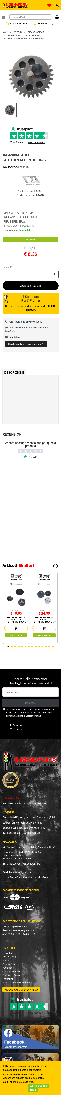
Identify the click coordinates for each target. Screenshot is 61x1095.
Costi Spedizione (11, 971)
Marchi (5, 960)
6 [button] (25, 646)
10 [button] (39, 646)
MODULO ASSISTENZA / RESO (21, 989)
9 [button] (36, 646)
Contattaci (14, 336)
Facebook (18, 725)
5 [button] (22, 646)
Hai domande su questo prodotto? (25, 344)
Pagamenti (8, 967)
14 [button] (53, 646)
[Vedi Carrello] (57, 17)
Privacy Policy (9, 964)
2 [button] (12, 646)
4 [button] (19, 646)
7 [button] (29, 646)
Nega (33, 1090)
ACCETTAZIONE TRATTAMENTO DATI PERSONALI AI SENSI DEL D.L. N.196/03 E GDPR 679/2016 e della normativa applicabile (30, 712)
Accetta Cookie (38, 1085)
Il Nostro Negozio (11, 956)
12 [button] (46, 646)
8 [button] (32, 646)
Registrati (30, 703)
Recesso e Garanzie (12, 975)
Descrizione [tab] (14, 372)
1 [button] (8, 646)
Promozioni (8, 978)
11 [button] (42, 646)
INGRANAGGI (10, 166)
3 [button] (15, 646)
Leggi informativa (33, 715)
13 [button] (49, 646)
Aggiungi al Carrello (30, 285)
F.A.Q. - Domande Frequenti (17, 982)
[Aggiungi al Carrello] (16, 628)
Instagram (18, 729)
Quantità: (8, 267)
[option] (30, 74)
